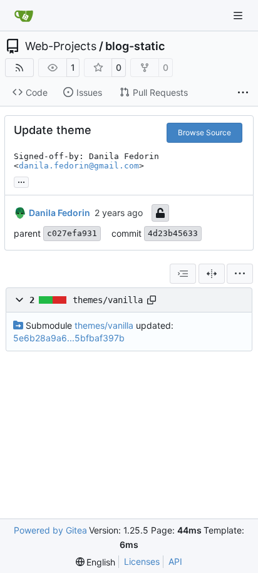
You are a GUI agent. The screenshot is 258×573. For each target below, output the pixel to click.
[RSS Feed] (19, 67)
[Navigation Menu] (239, 15)
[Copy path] (151, 300)
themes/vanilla (108, 300)
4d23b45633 (173, 233)
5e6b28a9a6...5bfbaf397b (69, 338)
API (175, 561)
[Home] (23, 15)
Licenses (142, 561)
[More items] (243, 93)
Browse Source (204, 132)
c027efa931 (72, 233)
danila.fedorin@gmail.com (79, 165)
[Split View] (212, 274)
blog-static (135, 46)
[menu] (240, 274)
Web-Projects (60, 46)
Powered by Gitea (50, 530)
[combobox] (183, 274)
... (21, 181)
